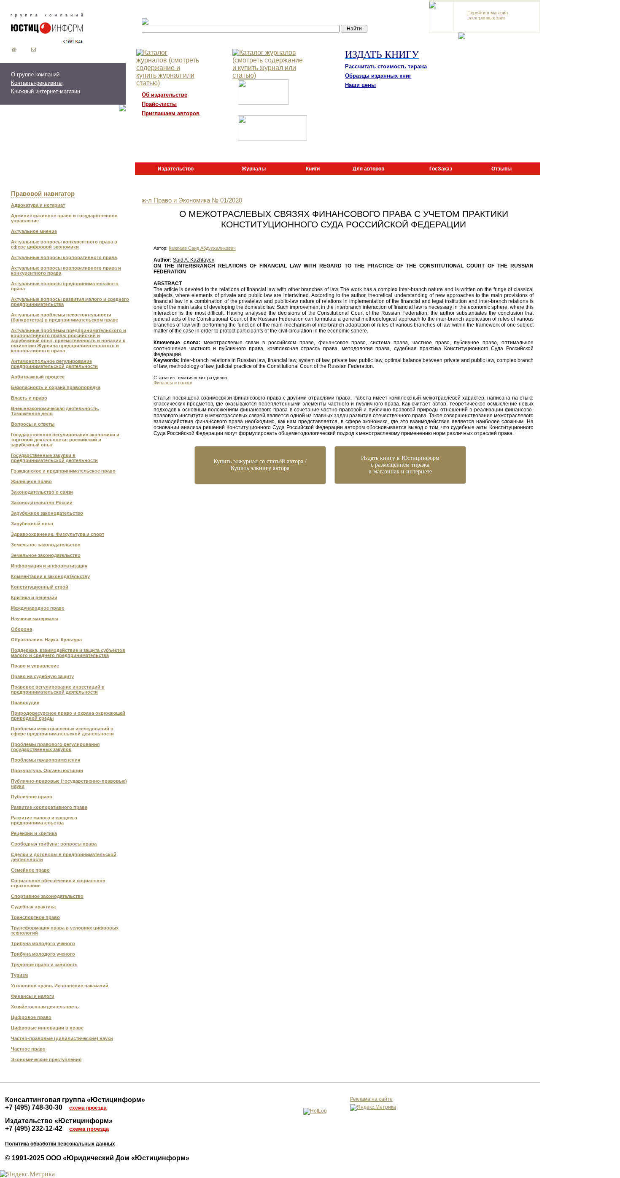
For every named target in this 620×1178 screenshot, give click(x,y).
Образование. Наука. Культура (46, 639)
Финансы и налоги (32, 996)
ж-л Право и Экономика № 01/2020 (192, 200)
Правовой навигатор (43, 193)
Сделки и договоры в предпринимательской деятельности (63, 857)
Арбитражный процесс (38, 376)
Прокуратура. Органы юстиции (47, 770)
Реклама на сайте (371, 1099)
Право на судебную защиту (42, 676)
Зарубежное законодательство (47, 513)
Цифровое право (31, 1017)
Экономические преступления (46, 1059)
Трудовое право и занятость (44, 964)
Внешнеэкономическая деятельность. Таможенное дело (55, 411)
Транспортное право (35, 917)
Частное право (28, 1048)
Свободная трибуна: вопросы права (54, 843)
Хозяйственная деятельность (45, 1006)
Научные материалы (34, 618)
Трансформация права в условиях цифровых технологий (65, 930)
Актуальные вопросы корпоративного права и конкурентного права (66, 270)
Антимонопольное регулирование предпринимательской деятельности (54, 364)
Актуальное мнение (34, 231)
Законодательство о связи (42, 491)
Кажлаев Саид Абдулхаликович (202, 248)
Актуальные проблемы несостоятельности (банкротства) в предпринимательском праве (64, 317)
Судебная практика (33, 906)
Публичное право (31, 796)
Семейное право (30, 870)
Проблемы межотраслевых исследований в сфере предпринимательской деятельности (62, 731)
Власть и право (29, 397)
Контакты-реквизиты (36, 83)
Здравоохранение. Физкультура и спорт (57, 534)
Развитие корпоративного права (49, 807)
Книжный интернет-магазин (45, 91)
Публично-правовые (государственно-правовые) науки (69, 783)
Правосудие (25, 702)
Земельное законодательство (46, 544)
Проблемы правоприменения (45, 759)
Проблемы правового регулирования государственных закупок (55, 747)
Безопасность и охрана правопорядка (55, 387)
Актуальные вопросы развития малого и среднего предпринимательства (70, 302)
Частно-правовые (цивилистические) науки (62, 1038)
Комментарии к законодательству (50, 576)
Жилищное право (31, 481)
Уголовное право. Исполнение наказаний (59, 985)
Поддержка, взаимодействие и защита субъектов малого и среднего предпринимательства (68, 653)
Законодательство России (42, 502)
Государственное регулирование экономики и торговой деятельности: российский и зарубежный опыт (65, 439)
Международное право (38, 608)
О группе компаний (35, 74)
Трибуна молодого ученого (43, 943)
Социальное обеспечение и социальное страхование (58, 883)
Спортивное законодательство (47, 896)
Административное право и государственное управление (64, 218)
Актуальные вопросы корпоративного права (64, 257)
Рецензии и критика (34, 833)
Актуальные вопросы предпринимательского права (65, 286)
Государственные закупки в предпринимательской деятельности (54, 458)
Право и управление (35, 665)
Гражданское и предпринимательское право (63, 470)
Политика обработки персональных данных (60, 1144)
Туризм (19, 975)
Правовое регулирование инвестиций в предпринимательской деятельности (58, 689)
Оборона (21, 629)
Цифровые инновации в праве (47, 1027)
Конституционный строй (39, 586)
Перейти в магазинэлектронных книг (487, 15)
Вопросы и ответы (32, 424)
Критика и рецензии (34, 597)
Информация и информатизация (49, 565)
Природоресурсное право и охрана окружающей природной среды (68, 716)
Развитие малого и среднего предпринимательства (44, 820)
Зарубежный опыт (32, 523)
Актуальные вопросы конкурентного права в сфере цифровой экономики (64, 244)
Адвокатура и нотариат (38, 205)
